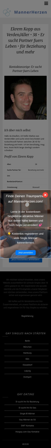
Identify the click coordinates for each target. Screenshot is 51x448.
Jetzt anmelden (25, 252)
